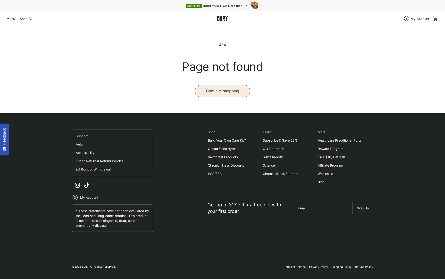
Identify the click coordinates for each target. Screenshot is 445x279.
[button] (10, 18)
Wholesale (325, 174)
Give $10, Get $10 (331, 157)
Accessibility (85, 153)
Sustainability (273, 157)
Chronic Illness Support (280, 174)
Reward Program (330, 149)
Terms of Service (295, 267)
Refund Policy (364, 267)
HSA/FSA (215, 174)
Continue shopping (222, 91)
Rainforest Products (223, 157)
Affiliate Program (330, 165)
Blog (321, 182)
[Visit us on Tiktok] (86, 185)
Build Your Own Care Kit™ (227, 140)
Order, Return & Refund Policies (99, 161)
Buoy (85, 266)
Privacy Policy (318, 267)
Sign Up (363, 208)
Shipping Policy (341, 267)
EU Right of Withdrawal (93, 169)
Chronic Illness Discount (226, 165)
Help (79, 144)
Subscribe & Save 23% (280, 140)
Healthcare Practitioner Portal (340, 140)
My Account (89, 197)
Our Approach (273, 149)
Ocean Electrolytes (222, 149)
